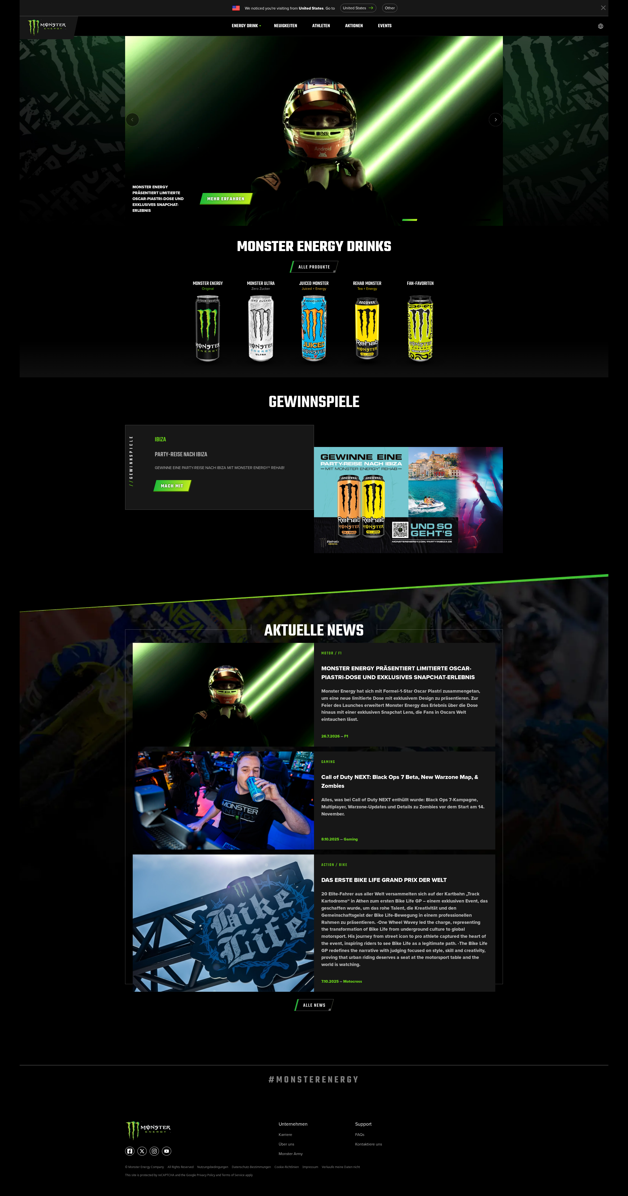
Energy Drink (245, 25)
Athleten (321, 25)
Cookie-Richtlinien (287, 1167)
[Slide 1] (428, 220)
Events (385, 25)
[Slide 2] (446, 220)
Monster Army (291, 1154)
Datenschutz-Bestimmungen (251, 1167)
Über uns (286, 1144)
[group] (208, 323)
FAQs (359, 1134)
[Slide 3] (464, 220)
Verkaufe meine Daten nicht (341, 1167)
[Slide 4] (483, 220)
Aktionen (354, 25)
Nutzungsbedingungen (212, 1167)
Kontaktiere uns (368, 1144)
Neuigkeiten (285, 25)
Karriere (285, 1134)
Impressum (310, 1167)
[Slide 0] (409, 220)
